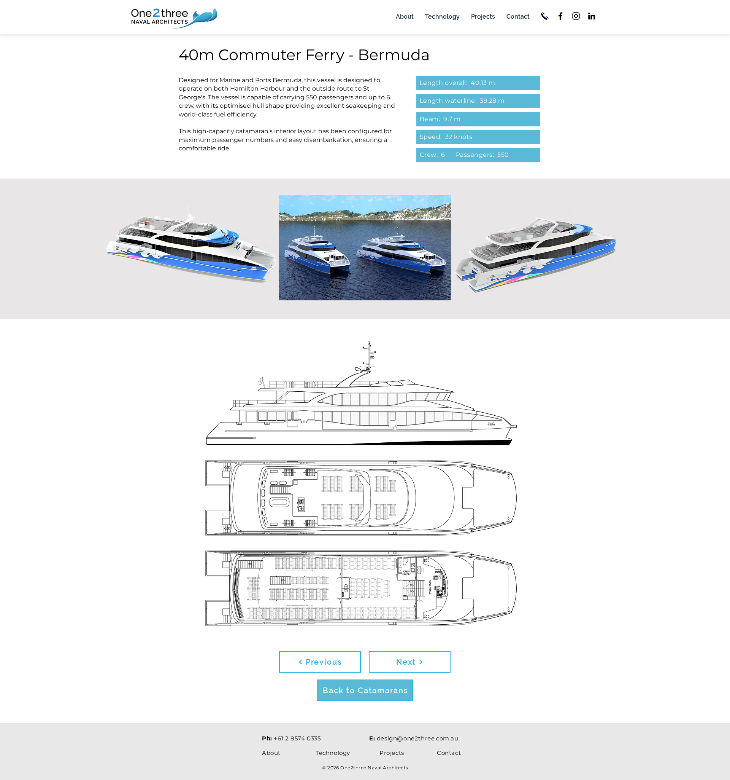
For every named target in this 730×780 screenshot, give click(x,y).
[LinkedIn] (592, 16)
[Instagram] (576, 16)
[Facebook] (560, 16)
